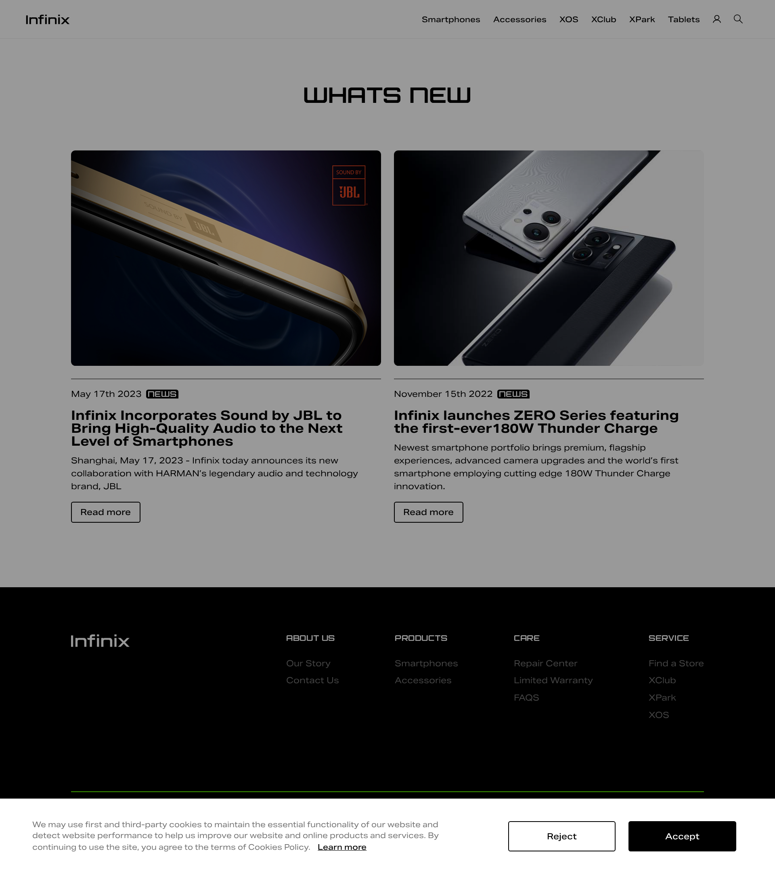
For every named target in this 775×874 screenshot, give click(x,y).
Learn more (342, 847)
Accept (682, 836)
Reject (562, 836)
